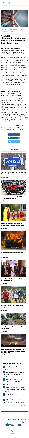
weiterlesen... (5, 177)
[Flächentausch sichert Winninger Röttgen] (13, 294)
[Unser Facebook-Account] (12, 430)
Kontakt (9, 419)
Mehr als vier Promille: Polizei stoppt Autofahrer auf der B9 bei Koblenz (13, 382)
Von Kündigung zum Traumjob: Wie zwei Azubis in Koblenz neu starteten (13, 374)
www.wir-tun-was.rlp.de (8, 127)
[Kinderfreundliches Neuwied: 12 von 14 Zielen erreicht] (13, 268)
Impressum (24, 419)
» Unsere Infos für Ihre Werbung (19, 407)
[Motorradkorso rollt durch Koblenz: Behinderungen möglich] (13, 187)
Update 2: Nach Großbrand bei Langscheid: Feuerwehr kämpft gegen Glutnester (14, 389)
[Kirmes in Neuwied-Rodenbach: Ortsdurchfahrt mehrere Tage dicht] (13, 212)
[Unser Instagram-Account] (16, 430)
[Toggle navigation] (24, 2)
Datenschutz (16, 419)
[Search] (21, 3)
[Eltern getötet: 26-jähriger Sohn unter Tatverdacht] (13, 161)
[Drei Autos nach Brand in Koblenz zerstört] (13, 240)
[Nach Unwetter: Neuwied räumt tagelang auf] (13, 318)
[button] (14, 134)
